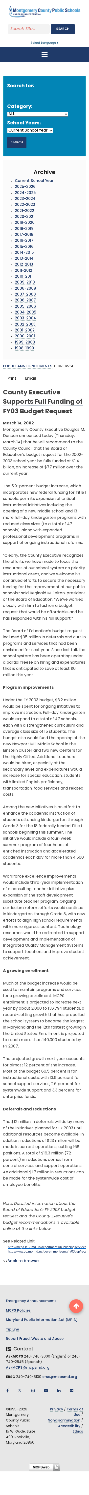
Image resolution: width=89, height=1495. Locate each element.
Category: (19, 107)
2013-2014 (24, 259)
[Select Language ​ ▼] (59, 43)
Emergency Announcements (31, 1301)
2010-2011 (23, 277)
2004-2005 (25, 312)
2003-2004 (25, 318)
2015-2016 (24, 247)
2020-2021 (24, 217)
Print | (13, 379)
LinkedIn (58, 1390)
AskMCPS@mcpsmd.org (27, 1368)
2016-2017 (24, 241)
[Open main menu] (44, 54)
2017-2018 (24, 235)
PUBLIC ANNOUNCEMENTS (27, 366)
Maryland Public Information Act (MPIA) (42, 1320)
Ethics (78, 1432)
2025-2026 (25, 187)
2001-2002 (25, 330)
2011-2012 (23, 271)
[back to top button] (76, 1306)
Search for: (20, 86)
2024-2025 (25, 193)
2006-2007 (25, 300)
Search (62, 28)
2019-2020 (25, 223)
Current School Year (34, 181)
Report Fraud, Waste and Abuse (35, 1339)
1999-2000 (25, 342)
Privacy (56, 1409)
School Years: (24, 123)
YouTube (46, 1390)
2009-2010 (25, 282)
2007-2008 (25, 295)
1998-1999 (24, 348)
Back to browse (23, 1261)
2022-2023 (25, 205)
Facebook (7, 1390)
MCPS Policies (18, 1311)
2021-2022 (24, 211)
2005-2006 (25, 307)
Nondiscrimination (64, 1420)
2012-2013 (24, 265)
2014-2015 (24, 253)
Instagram (33, 1390)
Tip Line (12, 1329)
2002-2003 (25, 325)
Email (30, 379)
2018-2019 (24, 229)
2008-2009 (25, 289)
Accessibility (69, 1426)
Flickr (71, 1390)
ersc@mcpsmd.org (59, 1377)
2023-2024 (25, 199)
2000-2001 (25, 336)
